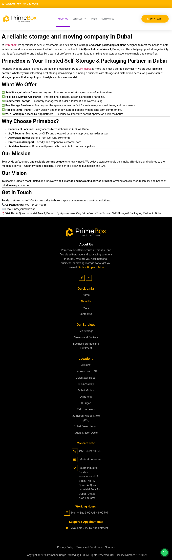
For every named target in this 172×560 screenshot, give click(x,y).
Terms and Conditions (89, 547)
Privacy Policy (65, 547)
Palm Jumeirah (86, 409)
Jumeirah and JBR (86, 371)
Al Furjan (86, 403)
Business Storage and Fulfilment (86, 346)
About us (63, 19)
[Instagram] (89, 278)
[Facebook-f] (82, 278)
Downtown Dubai (86, 377)
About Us (86, 301)
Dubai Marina (86, 390)
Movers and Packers (86, 337)
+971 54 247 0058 (89, 451)
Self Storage (86, 331)
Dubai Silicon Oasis (86, 432)
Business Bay (86, 384)
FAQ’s (94, 19)
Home (86, 294)
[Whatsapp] (164, 552)
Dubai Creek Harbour (86, 426)
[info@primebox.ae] (74, 459)
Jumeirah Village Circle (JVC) (86, 418)
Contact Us (85, 314)
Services (77, 19)
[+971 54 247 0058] (74, 451)
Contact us (107, 19)
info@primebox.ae (89, 459)
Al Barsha (86, 396)
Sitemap (110, 547)
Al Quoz (86, 365)
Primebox (86, 68)
